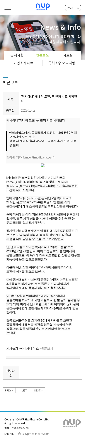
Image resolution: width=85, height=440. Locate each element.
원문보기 (47, 348)
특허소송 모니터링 (61, 62)
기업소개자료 (23, 62)
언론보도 (42, 55)
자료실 (68, 55)
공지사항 (17, 55)
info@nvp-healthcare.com (33, 434)
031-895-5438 (20, 428)
